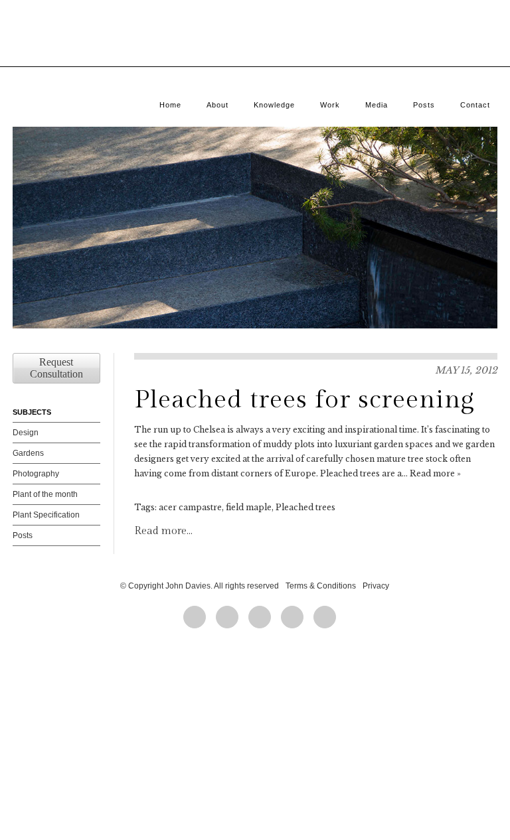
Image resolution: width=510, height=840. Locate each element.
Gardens (28, 453)
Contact (475, 105)
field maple (249, 507)
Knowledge (274, 105)
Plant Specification (46, 515)
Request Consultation (56, 368)
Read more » (435, 473)
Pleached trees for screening (304, 400)
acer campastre (190, 507)
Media (376, 105)
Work (330, 105)
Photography (36, 473)
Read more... (163, 531)
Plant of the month (45, 494)
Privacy (376, 586)
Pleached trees (305, 507)
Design (26, 432)
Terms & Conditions (321, 586)
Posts (424, 105)
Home (170, 105)
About (217, 105)
